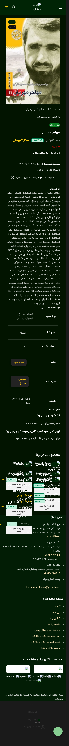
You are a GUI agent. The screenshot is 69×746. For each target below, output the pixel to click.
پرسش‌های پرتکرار (50, 648)
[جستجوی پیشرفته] (6, 7)
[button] (19, 512)
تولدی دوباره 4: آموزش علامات (47, 476)
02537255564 (52, 573)
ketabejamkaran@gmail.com (43, 587)
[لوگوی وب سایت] (33, 7)
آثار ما (57, 606)
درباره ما (56, 612)
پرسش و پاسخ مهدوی (48, 466)
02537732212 (52, 555)
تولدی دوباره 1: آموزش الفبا (48, 482)
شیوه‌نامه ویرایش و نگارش (45, 642)
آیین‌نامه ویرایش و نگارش (46, 636)
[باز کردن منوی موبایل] (60, 7)
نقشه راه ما (54, 624)
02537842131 (52, 537)
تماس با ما (54, 618)
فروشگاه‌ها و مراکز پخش (47, 630)
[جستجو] (13, 7)
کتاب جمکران (51, 494)
